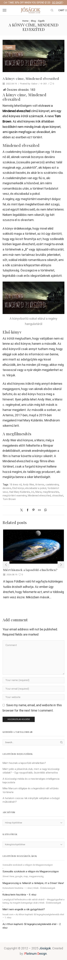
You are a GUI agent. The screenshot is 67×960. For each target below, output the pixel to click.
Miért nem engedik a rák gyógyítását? (24, 909)
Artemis (39, 484)
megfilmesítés (51, 491)
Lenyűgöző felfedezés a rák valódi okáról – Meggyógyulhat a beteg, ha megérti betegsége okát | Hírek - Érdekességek (33, 901)
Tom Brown (9, 499)
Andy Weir (28, 484)
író (32, 491)
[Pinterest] (33, 510)
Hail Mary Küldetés (19, 491)
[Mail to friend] (39, 510)
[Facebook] (28, 510)
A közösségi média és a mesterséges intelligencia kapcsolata (31, 780)
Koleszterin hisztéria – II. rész (19, 894)
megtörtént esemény (15, 495)
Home (25, 21)
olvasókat (57, 495)
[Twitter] (22, 510)
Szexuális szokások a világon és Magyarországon (28, 865)
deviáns (7, 488)
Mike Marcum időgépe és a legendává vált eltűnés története (31, 790)
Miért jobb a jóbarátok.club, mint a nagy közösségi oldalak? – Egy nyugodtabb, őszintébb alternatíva (31, 770)
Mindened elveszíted (39, 495)
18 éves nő (15, 484)
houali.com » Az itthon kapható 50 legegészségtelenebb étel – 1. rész (33, 916)
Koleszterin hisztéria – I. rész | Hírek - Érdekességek (29, 888)
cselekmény (52, 484)
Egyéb (41, 21)
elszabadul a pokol (35, 488)
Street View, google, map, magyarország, (23, 876)
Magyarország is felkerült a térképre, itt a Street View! (33, 883)
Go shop (57, 2)
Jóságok (45, 948)
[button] (4, 2)
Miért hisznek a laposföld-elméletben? (30, 570)
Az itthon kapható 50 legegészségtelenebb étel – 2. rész (32, 926)
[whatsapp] (44, 510)
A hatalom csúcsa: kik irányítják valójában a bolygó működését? (31, 800)
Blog (33, 21)
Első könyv (18, 488)
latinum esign (35, 953)
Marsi (38, 491)
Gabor (34, 83)
